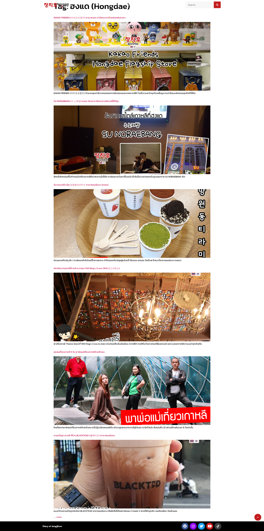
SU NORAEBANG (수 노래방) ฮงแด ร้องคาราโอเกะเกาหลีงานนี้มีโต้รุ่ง (86, 101)
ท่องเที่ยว (114, 4)
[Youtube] (209, 526)
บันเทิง (153, 4)
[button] (257, 517)
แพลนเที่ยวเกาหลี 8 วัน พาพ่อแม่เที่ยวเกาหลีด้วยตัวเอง (79, 352)
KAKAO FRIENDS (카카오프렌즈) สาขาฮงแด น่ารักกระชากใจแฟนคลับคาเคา (90, 17)
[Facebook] (185, 526)
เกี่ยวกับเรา (101, 4)
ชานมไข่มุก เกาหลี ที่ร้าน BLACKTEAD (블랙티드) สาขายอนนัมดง (84, 435)
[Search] (217, 5)
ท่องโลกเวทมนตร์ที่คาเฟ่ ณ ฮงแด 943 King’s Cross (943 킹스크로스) (87, 268)
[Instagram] (193, 526)
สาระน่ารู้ (142, 4)
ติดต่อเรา (163, 4)
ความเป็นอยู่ (128, 4)
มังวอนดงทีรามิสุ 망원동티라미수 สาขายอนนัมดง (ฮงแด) (81, 184)
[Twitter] (201, 526)
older (58, 517)
